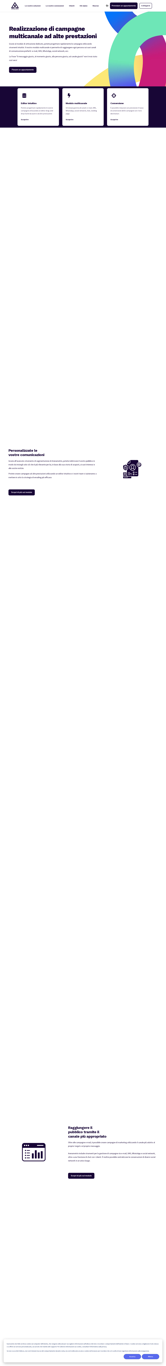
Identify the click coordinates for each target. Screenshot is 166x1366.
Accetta (132, 1357)
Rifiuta (150, 1357)
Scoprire (25, 119)
